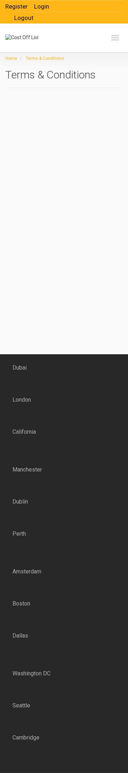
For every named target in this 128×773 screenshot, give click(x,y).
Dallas (20, 635)
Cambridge (25, 737)
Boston (21, 603)
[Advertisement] (49, 146)
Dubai (19, 367)
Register (16, 6)
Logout (23, 17)
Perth (19, 533)
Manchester (27, 469)
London (21, 399)
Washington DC (31, 673)
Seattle (21, 705)
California (24, 431)
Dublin (20, 501)
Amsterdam (26, 571)
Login (41, 6)
